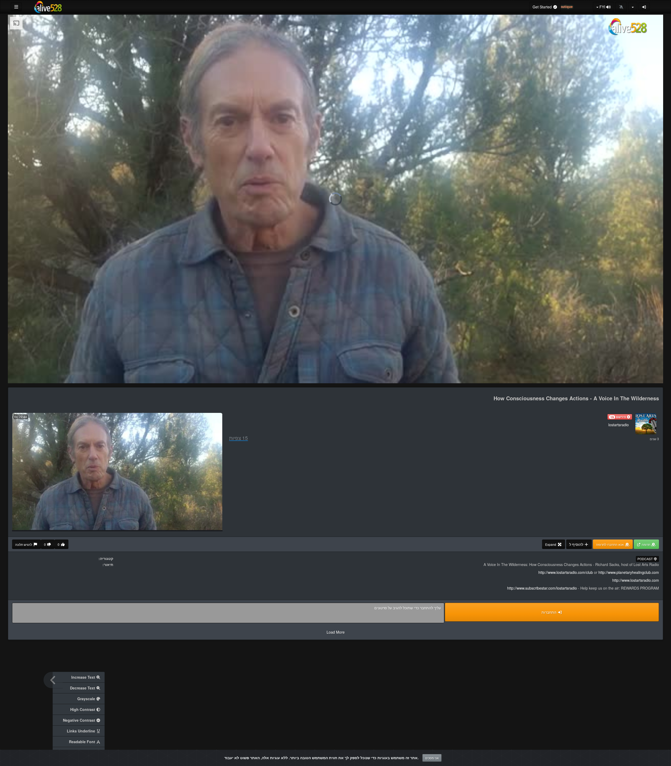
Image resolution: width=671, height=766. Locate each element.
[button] (619, 417)
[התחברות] (644, 6)
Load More (336, 632)
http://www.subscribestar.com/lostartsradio (542, 588)
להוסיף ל (576, 544)
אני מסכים (432, 758)
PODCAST (645, 559)
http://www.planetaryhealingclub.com (628, 572)
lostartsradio (618, 424)
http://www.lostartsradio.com (635, 580)
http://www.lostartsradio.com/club (565, 572)
